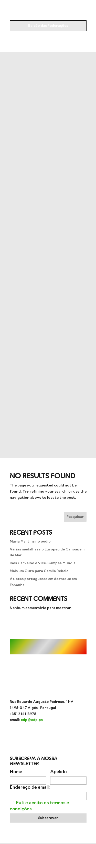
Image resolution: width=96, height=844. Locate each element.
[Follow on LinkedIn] (69, 735)
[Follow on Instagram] (28, 735)
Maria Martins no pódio (30, 542)
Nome (16, 772)
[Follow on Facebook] (48, 735)
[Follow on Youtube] (38, 735)
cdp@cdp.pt (32, 720)
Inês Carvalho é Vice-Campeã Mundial (43, 563)
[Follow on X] (58, 735)
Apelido (58, 772)
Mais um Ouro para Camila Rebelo (39, 571)
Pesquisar (75, 517)
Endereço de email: (30, 787)
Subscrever (48, 818)
